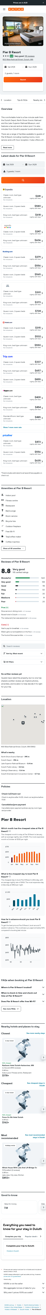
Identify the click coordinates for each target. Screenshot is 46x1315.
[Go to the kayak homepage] (16, 9)
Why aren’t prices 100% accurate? (18, 1292)
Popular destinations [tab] (34, 1236)
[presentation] (10, 831)
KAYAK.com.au (9, 1305)
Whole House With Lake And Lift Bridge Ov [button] (19, 1168)
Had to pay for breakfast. (14, 628)
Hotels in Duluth (13, 1251)
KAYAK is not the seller (13, 1283)
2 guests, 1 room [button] (12, 73)
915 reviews (29, 56)
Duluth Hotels (24, 1309)
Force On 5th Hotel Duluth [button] (12, 1117)
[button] (43, 2)
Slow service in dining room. (16, 611)
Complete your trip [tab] (13, 1236)
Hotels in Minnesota (32, 1307)
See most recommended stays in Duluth (35, 1136)
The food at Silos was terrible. (16, 635)
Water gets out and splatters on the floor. (20, 632)
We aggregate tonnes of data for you (19, 1288)
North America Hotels (31, 1305)
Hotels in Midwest (11, 1309)
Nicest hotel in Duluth (13, 614)
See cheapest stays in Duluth (36, 1084)
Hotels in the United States (13, 1307)
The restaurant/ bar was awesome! (18, 618)
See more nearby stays (35, 1033)
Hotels (19, 1305)
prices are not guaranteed (12, 1276)
